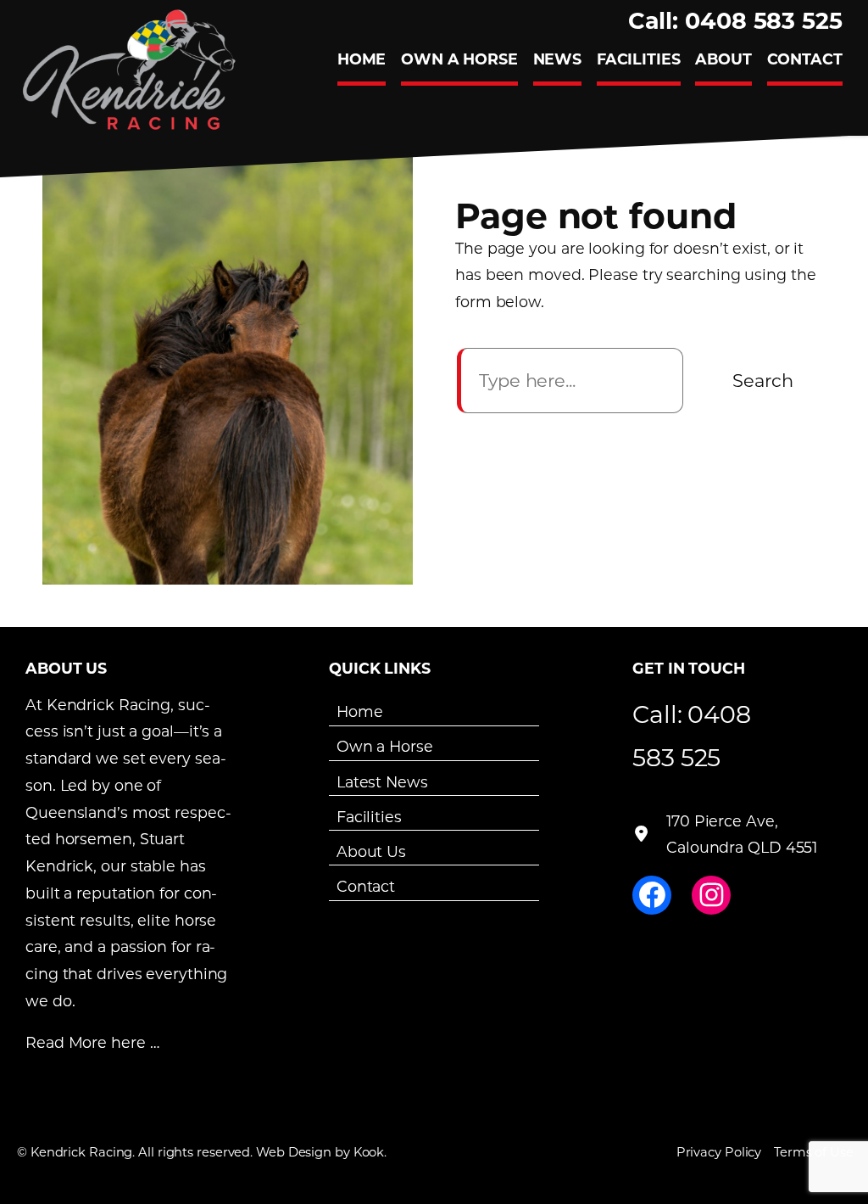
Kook (369, 1152)
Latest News (382, 781)
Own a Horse (385, 746)
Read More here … (92, 1042)
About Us (371, 851)
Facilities (369, 816)
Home (360, 711)
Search (762, 380)
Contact (366, 886)
